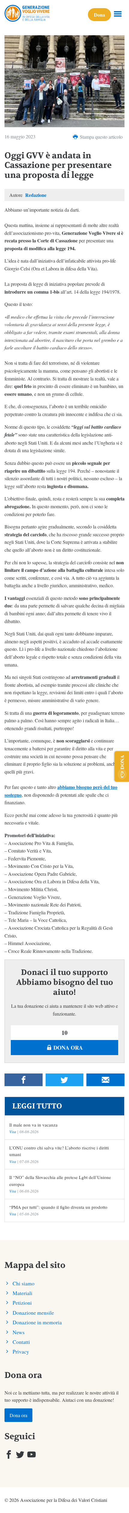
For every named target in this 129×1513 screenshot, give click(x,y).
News (19, 1332)
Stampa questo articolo (101, 137)
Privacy (21, 1351)
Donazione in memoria (37, 1322)
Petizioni (22, 1302)
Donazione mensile (33, 1312)
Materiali (22, 1293)
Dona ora (67, 1047)
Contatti (21, 1341)
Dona (99, 14)
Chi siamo (23, 1283)
